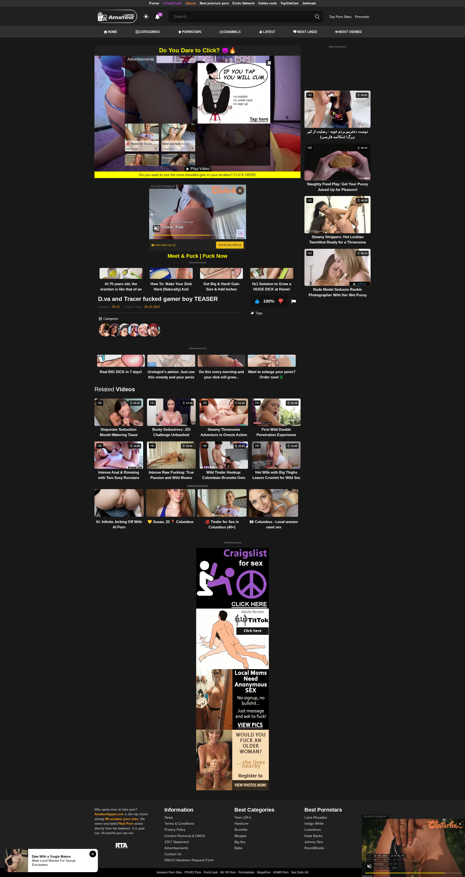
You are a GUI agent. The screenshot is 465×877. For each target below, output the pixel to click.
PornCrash (211, 872)
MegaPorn (264, 872)
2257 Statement (176, 842)
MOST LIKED (307, 32)
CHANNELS (232, 32)
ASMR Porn (281, 872)
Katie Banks (313, 836)
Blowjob (240, 836)
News (168, 817)
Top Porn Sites (340, 17)
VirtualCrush (172, 3)
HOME (112, 32)
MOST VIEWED (350, 32)
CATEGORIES (149, 32)
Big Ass (240, 842)
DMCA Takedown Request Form (189, 860)
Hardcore (241, 823)
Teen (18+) (242, 817)
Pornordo (362, 17)
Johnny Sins (313, 842)
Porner (154, 3)
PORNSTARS (192, 32)
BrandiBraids (314, 848)
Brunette (241, 829)
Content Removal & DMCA (184, 836)
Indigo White (314, 823)
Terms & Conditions (179, 823)
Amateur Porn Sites (169, 872)
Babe (238, 848)
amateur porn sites (124, 819)
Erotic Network (243, 3)
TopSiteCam (289, 3)
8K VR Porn (228, 872)
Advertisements (176, 848)
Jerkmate (309, 3)
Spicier (191, 3)
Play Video (199, 169)
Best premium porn (214, 3)
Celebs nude (267, 3)
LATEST (269, 32)
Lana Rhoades (315, 817)
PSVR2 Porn (193, 872)
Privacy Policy (175, 829)
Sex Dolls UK (300, 872)
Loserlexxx (312, 829)
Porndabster (246, 872)
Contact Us (172, 854)
